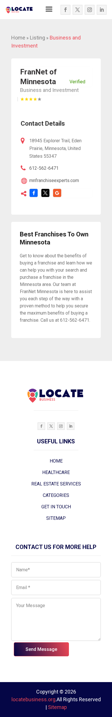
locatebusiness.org (33, 699)
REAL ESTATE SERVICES (56, 484)
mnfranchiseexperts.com (54, 180)
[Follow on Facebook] (65, 10)
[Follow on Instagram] (89, 10)
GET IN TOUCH (56, 506)
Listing (37, 38)
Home (18, 38)
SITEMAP (56, 518)
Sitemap (57, 707)
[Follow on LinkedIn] (102, 10)
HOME (56, 461)
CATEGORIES (56, 495)
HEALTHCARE (56, 472)
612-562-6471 (44, 168)
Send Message (41, 649)
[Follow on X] (77, 10)
